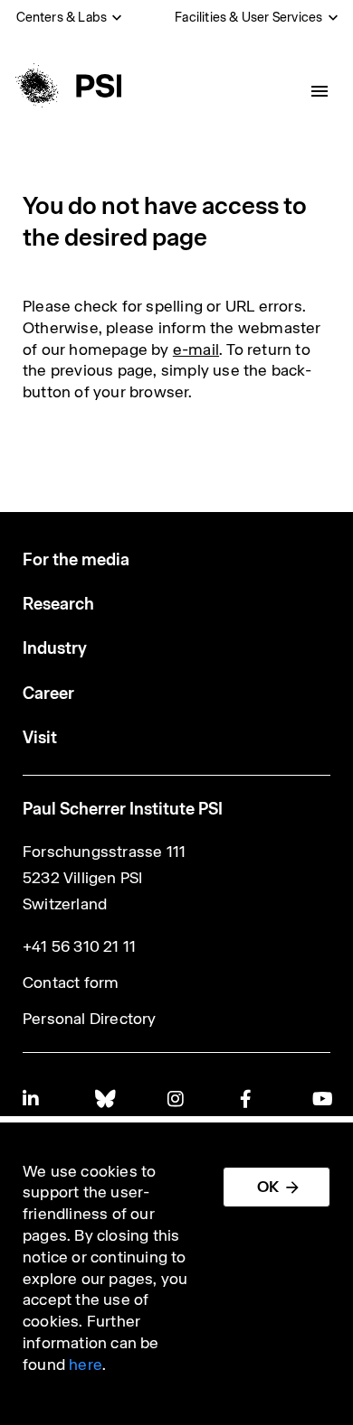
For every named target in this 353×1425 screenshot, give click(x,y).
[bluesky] (104, 1098)
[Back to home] (66, 85)
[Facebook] (249, 1098)
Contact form (71, 982)
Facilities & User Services (248, 17)
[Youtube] (321, 1098)
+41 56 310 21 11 (79, 946)
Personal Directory (90, 1019)
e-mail (196, 349)
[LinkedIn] (32, 1098)
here (85, 1364)
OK (268, 1187)
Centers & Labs (62, 17)
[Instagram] (176, 1098)
